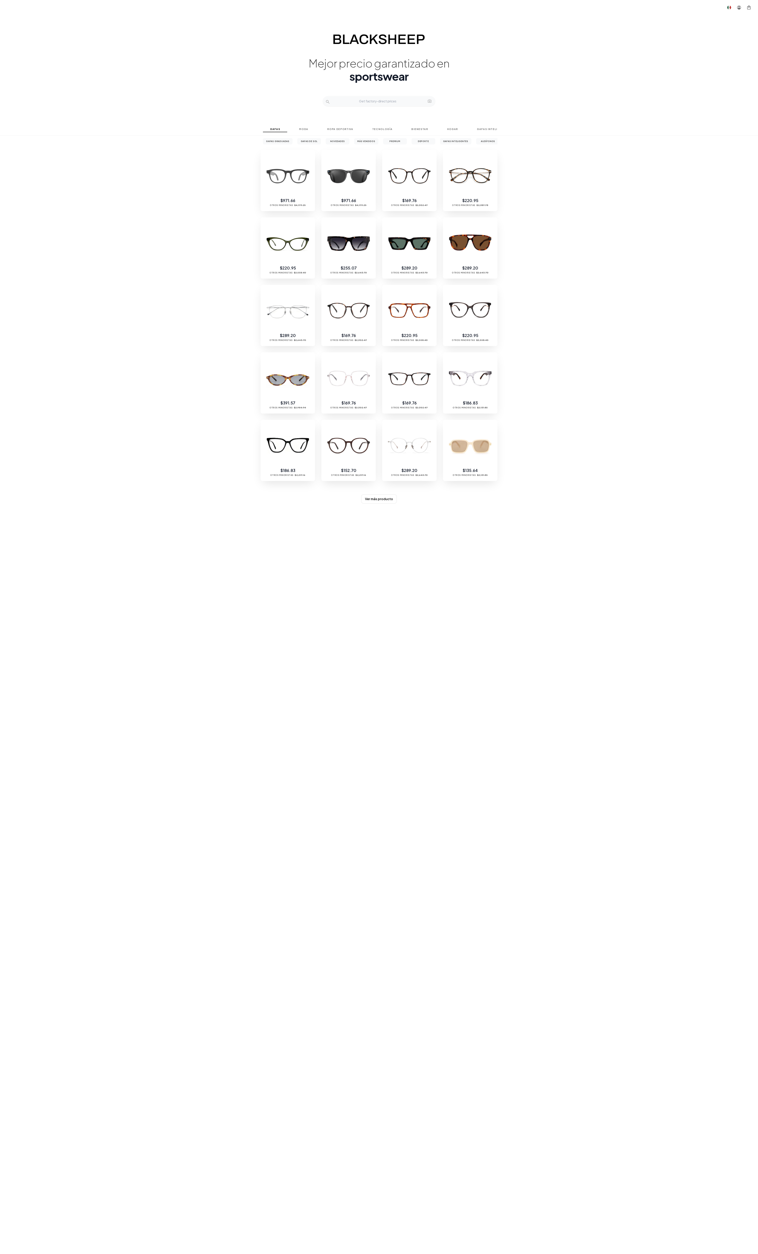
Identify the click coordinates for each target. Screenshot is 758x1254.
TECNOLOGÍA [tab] (382, 129)
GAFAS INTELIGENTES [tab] (493, 129)
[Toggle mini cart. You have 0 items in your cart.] (749, 7)
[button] (729, 7)
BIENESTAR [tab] (419, 129)
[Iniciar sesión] (739, 7)
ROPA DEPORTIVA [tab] (340, 129)
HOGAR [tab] (452, 129)
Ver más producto (379, 499)
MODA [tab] (303, 129)
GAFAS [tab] (275, 129)
